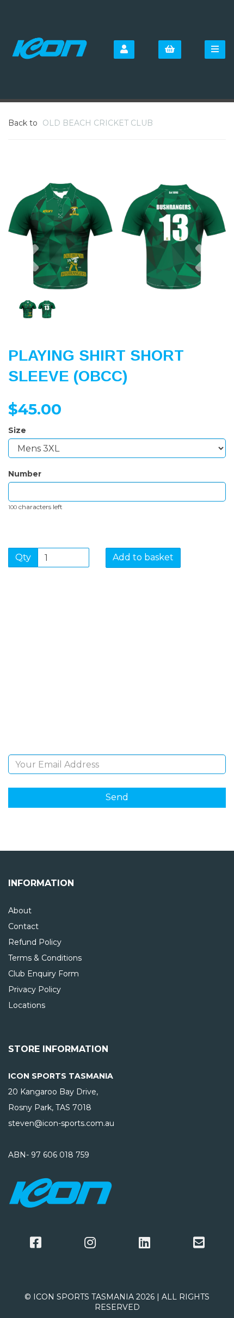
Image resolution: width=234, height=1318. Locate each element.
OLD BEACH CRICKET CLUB (97, 123)
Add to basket (143, 557)
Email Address (117, 747)
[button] (30, 262)
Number (24, 474)
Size (17, 430)
